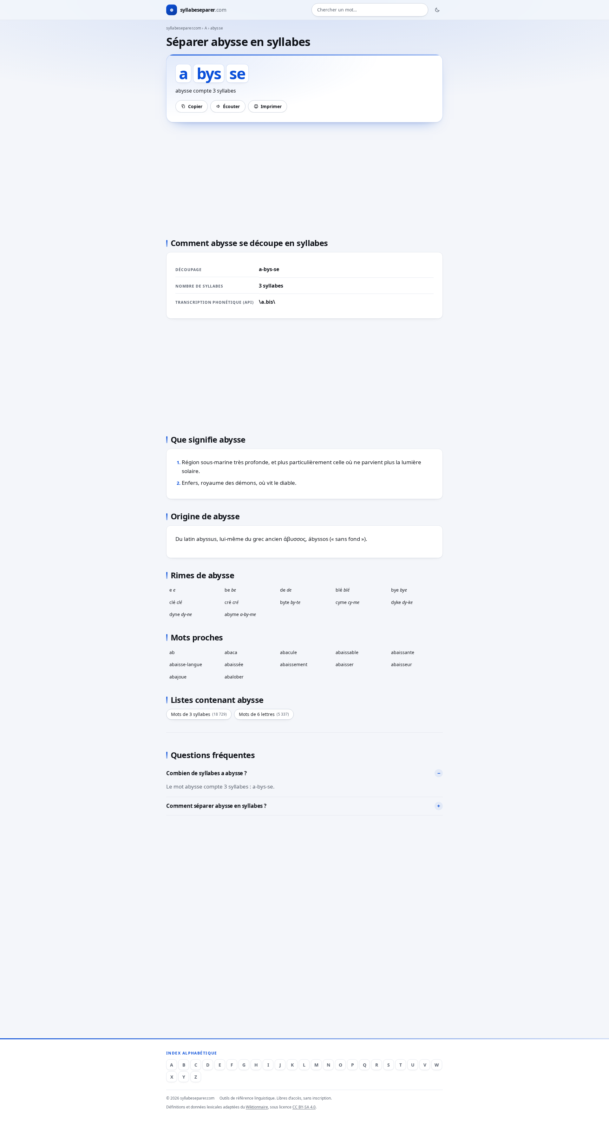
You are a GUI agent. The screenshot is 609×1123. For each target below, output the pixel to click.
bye (399, 590)
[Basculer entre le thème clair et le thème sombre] (437, 9)
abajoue (178, 677)
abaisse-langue (185, 664)
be (230, 590)
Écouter (231, 106)
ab (172, 652)
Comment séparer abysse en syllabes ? (216, 805)
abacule (288, 652)
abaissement (293, 664)
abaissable (347, 652)
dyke (402, 602)
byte (290, 602)
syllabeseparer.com (183, 28)
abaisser (345, 664)
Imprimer (271, 106)
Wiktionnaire (257, 1107)
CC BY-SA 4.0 (304, 1107)
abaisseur (401, 664)
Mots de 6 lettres (264, 714)
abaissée (234, 664)
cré (232, 602)
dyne (180, 614)
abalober (234, 677)
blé (343, 590)
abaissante (402, 652)
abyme (240, 614)
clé (175, 602)
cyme (347, 602)
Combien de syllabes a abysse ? (206, 773)
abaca (231, 652)
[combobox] (369, 10)
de (285, 590)
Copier (195, 106)
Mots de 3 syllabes (199, 714)
